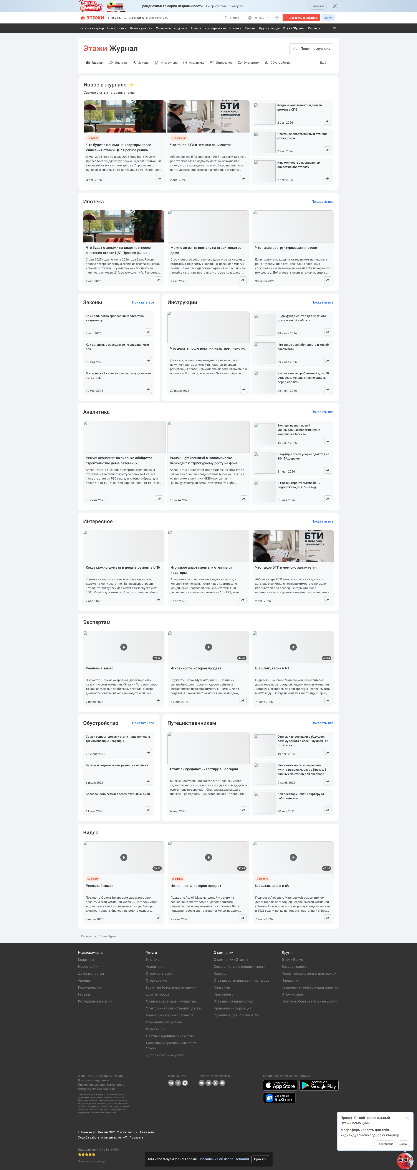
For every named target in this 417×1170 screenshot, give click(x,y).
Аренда (196, 28)
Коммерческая (215, 28)
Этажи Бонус (292, 960)
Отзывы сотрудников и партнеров (241, 980)
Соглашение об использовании (224, 1159)
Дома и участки (141, 28)
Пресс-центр (223, 994)
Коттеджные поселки (95, 1001)
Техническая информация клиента (310, 987)
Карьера (314, 28)
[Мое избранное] (277, 18)
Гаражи (84, 994)
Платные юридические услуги (170, 1036)
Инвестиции (155, 1029)
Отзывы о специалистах (233, 1001)
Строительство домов (171, 28)
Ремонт (250, 28)
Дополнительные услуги (165, 1055)
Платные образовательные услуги (309, 1001)
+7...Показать (135, 17)
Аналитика (155, 966)
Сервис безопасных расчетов (170, 1015)
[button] (405, 1161)
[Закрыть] (334, 6)
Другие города (269, 28)
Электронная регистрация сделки (173, 1008)
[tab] (326, 62)
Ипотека (235, 28)
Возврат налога (294, 966)
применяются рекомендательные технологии (101, 1097)
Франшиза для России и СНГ (237, 1015)
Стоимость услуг (159, 973)
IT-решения (290, 980)
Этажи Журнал (293, 28)
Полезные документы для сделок (309, 973)
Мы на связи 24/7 (157, 17)
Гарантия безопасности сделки (171, 987)
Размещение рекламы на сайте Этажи (171, 1045)
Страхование (156, 980)
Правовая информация (233, 1008)
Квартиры (86, 960)
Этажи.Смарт (292, 994)
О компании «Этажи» (232, 960)
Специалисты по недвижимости (239, 966)
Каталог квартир (92, 28)
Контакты (222, 987)
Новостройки (116, 28)
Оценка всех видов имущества (171, 1001)
